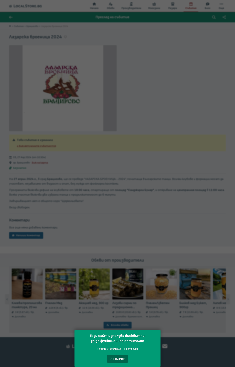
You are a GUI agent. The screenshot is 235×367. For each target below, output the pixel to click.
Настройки (131, 348)
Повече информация (109, 348)
